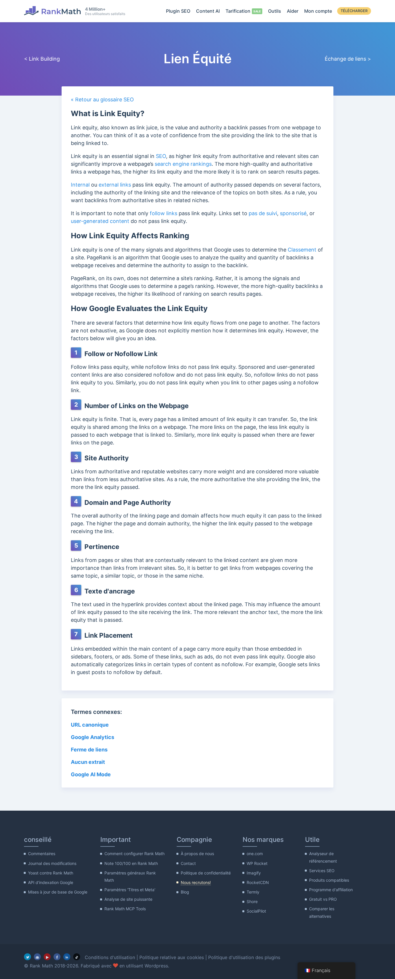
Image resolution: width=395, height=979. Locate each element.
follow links (163, 213)
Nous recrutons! (196, 882)
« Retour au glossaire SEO (102, 99)
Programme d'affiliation (331, 889)
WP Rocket (257, 863)
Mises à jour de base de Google (57, 891)
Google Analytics (93, 737)
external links (115, 185)
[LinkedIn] (66, 956)
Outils (274, 11)
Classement (302, 250)
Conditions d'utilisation (110, 957)
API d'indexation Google (50, 882)
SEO (161, 156)
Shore (252, 901)
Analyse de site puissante (128, 899)
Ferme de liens (89, 750)
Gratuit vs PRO (323, 899)
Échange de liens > (348, 59)
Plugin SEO (178, 11)
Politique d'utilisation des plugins (244, 957)
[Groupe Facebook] (37, 956)
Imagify (254, 872)
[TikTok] (76, 956)
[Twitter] (27, 956)
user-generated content (100, 221)
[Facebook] (56, 956)
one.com (255, 853)
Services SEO (322, 870)
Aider (292, 11)
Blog (185, 891)
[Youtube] (47, 956)
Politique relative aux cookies (171, 957)
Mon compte (318, 11)
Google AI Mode (91, 774)
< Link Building (42, 59)
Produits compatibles (329, 880)
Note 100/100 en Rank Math (131, 863)
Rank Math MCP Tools (125, 908)
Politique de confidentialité (206, 872)
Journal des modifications (52, 863)
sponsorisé (293, 213)
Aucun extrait (88, 762)
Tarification (238, 11)
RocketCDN (258, 882)
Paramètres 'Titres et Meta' (129, 889)
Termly (253, 891)
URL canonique (90, 725)
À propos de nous (197, 853)
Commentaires (41, 853)
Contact (188, 863)
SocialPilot (256, 911)
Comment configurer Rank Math (134, 853)
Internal (80, 185)
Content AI (208, 11)
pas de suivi (263, 213)
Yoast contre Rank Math (50, 872)
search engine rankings (183, 164)
